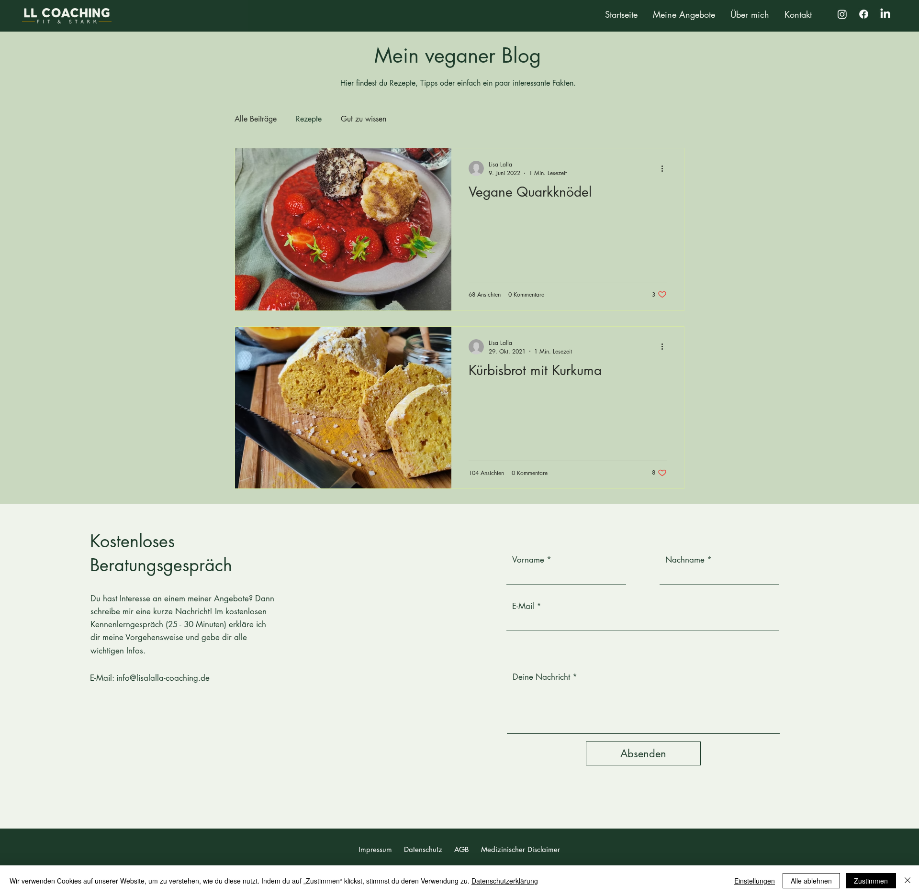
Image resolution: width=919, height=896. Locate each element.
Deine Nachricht (541, 677)
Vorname (528, 560)
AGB (461, 849)
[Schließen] (907, 880)
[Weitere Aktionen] (665, 168)
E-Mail (523, 606)
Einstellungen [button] (754, 880)
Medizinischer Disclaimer (520, 849)
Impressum (375, 849)
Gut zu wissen (363, 119)
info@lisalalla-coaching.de (163, 678)
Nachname (685, 560)
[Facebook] (864, 14)
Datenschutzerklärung (504, 880)
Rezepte (309, 119)
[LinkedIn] (885, 14)
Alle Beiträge (256, 119)
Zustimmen (871, 880)
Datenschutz (423, 849)
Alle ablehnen (811, 880)
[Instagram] (842, 14)
